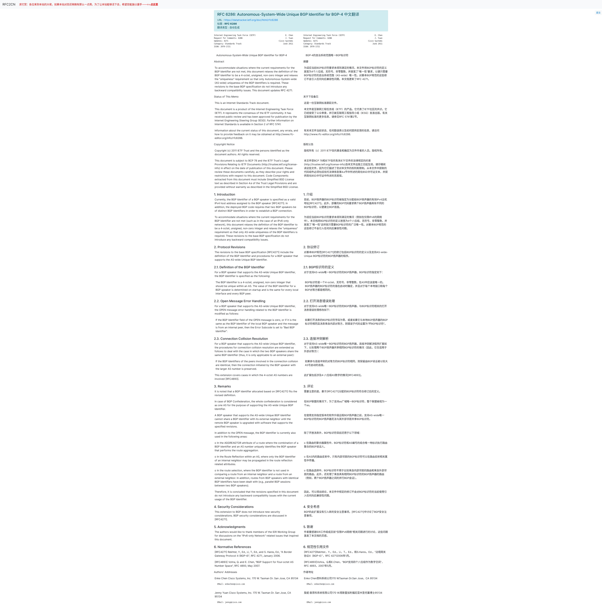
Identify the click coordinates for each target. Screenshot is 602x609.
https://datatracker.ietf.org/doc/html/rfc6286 (251, 19)
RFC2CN (9, 4)
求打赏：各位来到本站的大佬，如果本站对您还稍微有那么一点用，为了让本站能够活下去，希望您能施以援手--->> (88, 4)
